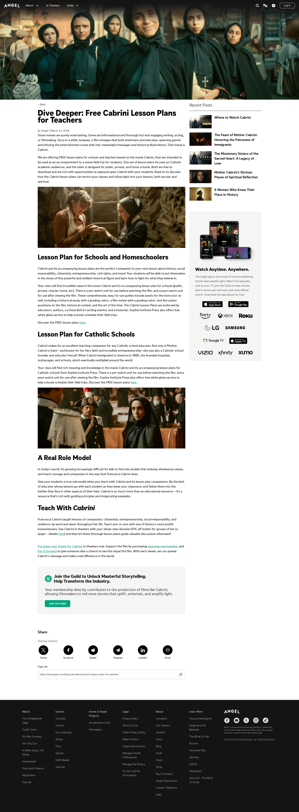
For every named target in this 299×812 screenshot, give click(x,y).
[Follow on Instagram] (256, 720)
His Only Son (29, 743)
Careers (160, 732)
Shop (159, 767)
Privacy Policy (130, 718)
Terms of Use (130, 725)
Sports (60, 753)
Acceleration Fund (99, 722)
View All (26, 782)
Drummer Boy (197, 750)
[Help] (273, 5)
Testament (195, 771)
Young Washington (200, 718)
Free (58, 746)
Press (159, 739)
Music (159, 760)
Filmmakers (95, 729)
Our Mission (163, 725)
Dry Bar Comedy (32, 736)
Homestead (29, 761)
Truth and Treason (33, 768)
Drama (60, 725)
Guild (159, 753)
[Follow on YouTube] (236, 720)
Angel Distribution (166, 780)
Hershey (194, 757)
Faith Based (62, 760)
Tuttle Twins (29, 729)
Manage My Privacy (134, 764)
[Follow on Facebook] (227, 720)
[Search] (257, 5)
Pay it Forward (164, 774)
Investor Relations (166, 787)
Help (158, 794)
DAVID (193, 764)
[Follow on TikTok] (265, 720)
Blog (158, 746)
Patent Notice (131, 739)
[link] (53, 5)
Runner (193, 743)
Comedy (60, 718)
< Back (42, 104)
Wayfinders (28, 775)
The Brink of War (199, 736)
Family (59, 739)
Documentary (64, 732)
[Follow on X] (246, 720)
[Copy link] (180, 674)
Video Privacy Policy (134, 732)
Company (161, 718)
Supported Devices (134, 746)
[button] (37, 5)
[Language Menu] (265, 5)
